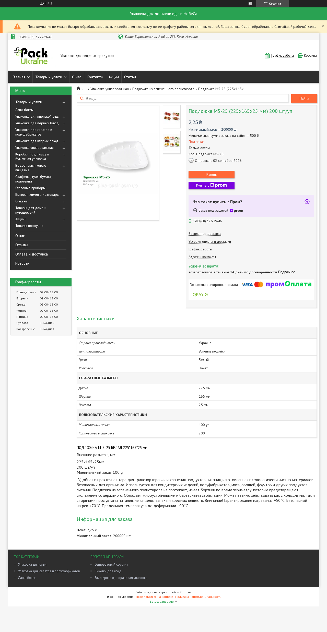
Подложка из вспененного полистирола (163, 89)
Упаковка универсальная (34, 147)
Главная (19, 77)
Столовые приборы (30, 188)
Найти (304, 98)
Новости (22, 263)
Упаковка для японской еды (37, 116)
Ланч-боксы (24, 109)
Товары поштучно (29, 225)
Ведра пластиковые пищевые (30, 167)
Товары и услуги (48, 77)
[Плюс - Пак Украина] (33, 56)
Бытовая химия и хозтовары (37, 194)
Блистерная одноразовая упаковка (121, 578)
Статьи (130, 77)
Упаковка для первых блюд (37, 123)
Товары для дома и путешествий (30, 210)
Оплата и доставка (31, 254)
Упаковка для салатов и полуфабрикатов (33, 132)
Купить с (202, 185)
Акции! (20, 219)
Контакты (95, 77)
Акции (114, 77)
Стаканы (21, 201)
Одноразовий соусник (111, 564)
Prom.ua (186, 592)
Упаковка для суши (32, 564)
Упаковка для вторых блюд (36, 141)
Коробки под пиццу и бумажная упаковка (32, 156)
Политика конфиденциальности (198, 597)
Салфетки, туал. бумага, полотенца (33, 179)
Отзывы (21, 244)
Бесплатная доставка (205, 234)
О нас (76, 77)
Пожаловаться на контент (154, 597)
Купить (211, 174)
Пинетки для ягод (108, 571)
